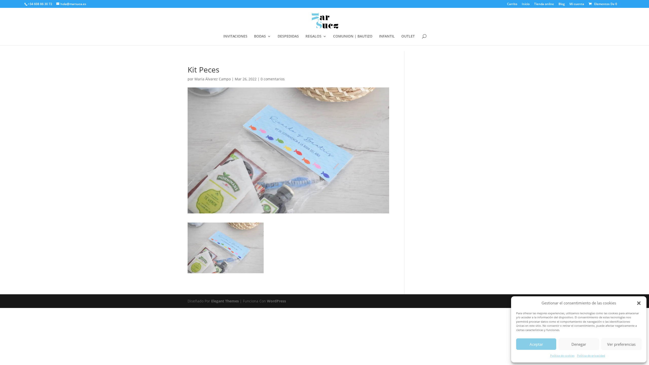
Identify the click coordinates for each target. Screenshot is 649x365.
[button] (638, 303)
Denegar (578, 344)
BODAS (260, 36)
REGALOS (313, 36)
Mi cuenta (576, 4)
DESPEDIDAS (288, 36)
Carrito (512, 4)
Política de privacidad (591, 355)
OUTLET (408, 36)
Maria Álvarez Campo (212, 79)
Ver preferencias (621, 344)
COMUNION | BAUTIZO (352, 36)
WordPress (276, 301)
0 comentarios (273, 79)
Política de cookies (562, 355)
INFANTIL (387, 36)
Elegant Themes (225, 301)
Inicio (526, 4)
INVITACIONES (235, 36)
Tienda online (544, 4)
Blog (561, 4)
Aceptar (536, 344)
